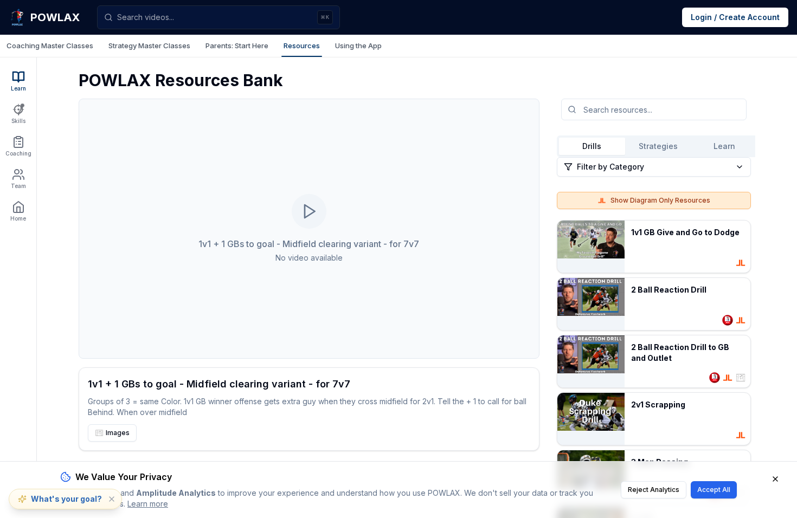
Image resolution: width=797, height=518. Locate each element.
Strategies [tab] (658, 146)
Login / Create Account (735, 17)
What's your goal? (66, 498)
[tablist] (398, 46)
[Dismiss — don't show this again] (111, 499)
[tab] (50, 46)
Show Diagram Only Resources (660, 200)
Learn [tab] (724, 146)
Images (118, 433)
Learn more (147, 503)
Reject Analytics (653, 489)
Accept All (713, 489)
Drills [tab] (591, 146)
